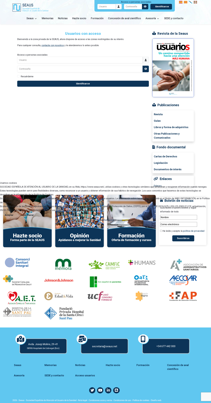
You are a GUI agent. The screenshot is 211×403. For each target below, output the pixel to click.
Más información (105, 220)
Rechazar (29, 215)
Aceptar (9, 215)
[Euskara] (195, 2)
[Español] (181, 2)
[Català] (186, 2)
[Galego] (190, 2)
